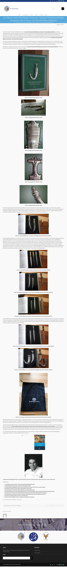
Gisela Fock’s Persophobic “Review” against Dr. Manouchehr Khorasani (19, 497)
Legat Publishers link (23, 431)
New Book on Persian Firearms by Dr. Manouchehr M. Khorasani (18, 488)
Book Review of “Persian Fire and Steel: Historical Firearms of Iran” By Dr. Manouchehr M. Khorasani (26, 492)
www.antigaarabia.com (46, 422)
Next (62, 24)
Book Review (14, 499)
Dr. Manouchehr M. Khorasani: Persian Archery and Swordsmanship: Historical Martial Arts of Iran (25, 494)
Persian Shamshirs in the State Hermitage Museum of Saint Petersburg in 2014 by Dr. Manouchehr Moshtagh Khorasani (29, 491)
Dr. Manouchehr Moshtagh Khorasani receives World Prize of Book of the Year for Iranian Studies (25, 487)
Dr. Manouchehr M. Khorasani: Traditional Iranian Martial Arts (18, 485)
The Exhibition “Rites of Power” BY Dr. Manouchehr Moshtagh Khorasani (20, 484)
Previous (58, 24)
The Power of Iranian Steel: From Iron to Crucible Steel (16, 495)
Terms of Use (37, 550)
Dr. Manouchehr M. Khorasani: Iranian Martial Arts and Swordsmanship (20, 490)
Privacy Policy (37, 552)
